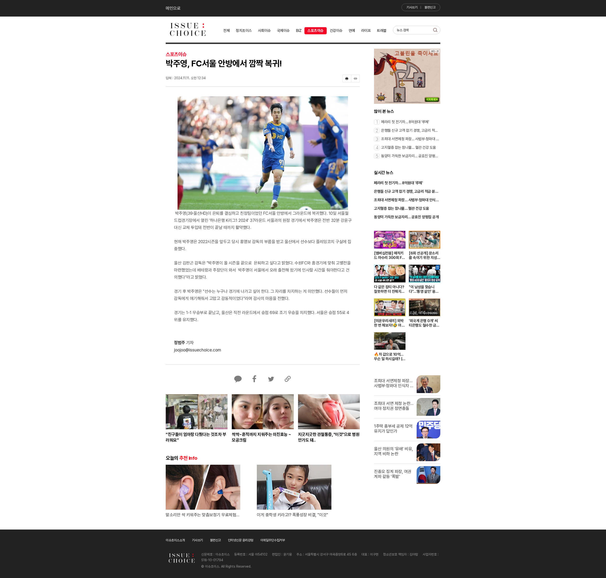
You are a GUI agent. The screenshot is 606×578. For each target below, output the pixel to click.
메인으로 (173, 8)
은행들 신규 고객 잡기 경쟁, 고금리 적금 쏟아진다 (406, 191)
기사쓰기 (411, 7)
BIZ (299, 30)
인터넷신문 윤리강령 (240, 540)
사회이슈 (264, 30)
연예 (352, 30)
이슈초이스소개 (175, 540)
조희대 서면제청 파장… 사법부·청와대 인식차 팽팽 (406, 200)
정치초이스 (244, 30)
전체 (226, 30)
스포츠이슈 (315, 30)
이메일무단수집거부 (272, 540)
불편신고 (429, 7)
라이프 (366, 30)
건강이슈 (336, 30)
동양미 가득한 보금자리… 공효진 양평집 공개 (406, 217)
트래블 (382, 30)
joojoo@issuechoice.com (197, 349)
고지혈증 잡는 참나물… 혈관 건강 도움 (401, 208)
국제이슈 (283, 30)
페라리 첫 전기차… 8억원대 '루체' (398, 183)
